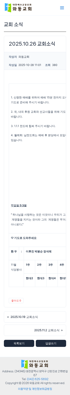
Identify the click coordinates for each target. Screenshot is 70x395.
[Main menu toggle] (62, 8)
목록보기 (19, 343)
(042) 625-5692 (37, 379)
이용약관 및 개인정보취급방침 (35, 389)
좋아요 (16, 300)
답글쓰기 (51, 343)
